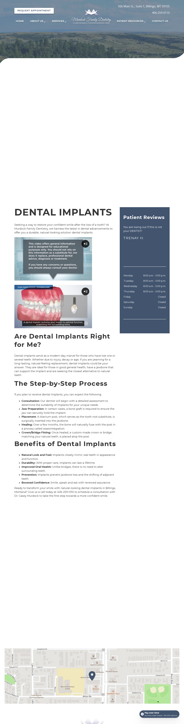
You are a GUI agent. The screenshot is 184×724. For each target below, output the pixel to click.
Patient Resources (130, 21)
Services (58, 21)
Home (20, 21)
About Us (36, 21)
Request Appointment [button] (34, 10)
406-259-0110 (161, 13)
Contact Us (160, 21)
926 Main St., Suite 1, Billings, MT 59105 (144, 6)
